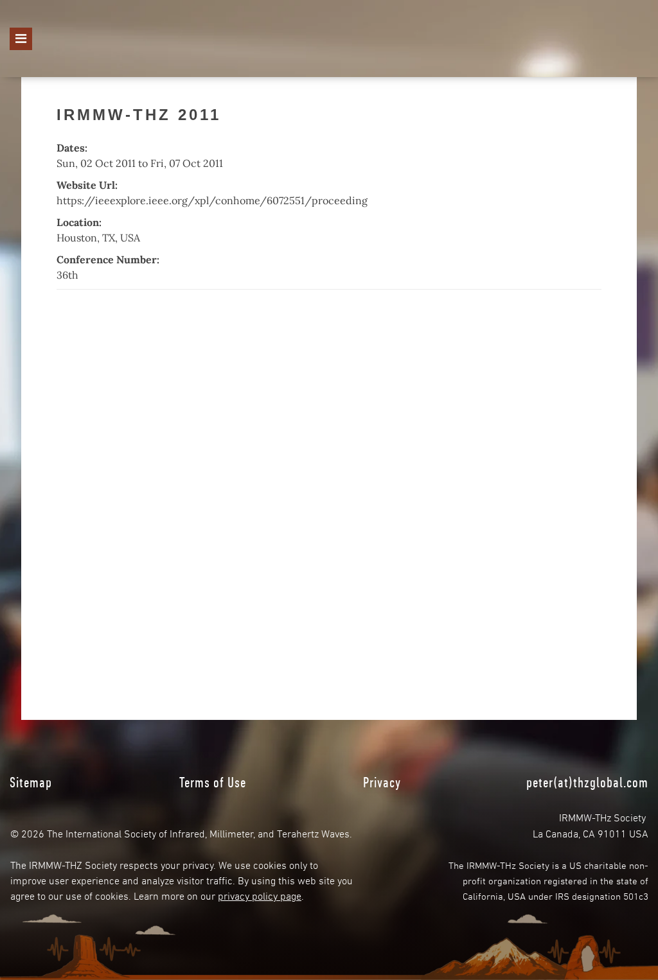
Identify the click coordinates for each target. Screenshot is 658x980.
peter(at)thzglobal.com (587, 782)
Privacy (382, 782)
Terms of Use (212, 782)
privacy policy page (259, 895)
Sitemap (31, 782)
